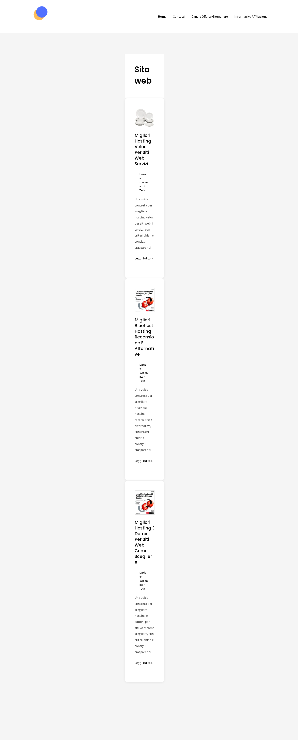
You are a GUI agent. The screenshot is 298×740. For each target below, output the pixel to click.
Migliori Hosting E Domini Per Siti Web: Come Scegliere (144, 542)
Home (162, 16)
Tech (142, 190)
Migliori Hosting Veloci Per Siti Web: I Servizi (143, 149)
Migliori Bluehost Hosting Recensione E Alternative (144, 337)
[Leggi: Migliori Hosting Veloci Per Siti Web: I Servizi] (144, 117)
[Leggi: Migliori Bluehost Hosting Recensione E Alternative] (144, 300)
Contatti (179, 16)
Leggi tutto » (144, 257)
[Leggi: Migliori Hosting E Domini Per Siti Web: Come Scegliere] (144, 502)
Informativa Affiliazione (250, 16)
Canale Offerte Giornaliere (210, 16)
